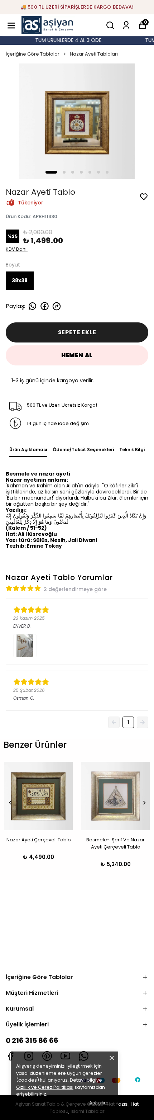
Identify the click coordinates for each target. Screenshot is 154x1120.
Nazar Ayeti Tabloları (94, 54)
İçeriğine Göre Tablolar (32, 54)
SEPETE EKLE (77, 332)
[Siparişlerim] (126, 25)
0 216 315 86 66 (32, 1040)
